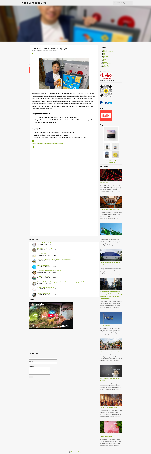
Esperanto (106, 57)
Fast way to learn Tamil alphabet (108, 407)
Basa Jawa (106, 66)
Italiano (105, 62)
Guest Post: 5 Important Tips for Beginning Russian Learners (54, 259)
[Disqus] (64, 173)
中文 (104, 54)
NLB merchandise (111, 160)
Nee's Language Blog (34, 2)
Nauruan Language (105, 325)
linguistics (40, 143)
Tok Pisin (105, 65)
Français (105, 60)
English (105, 50)
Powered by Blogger (76, 452)
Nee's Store (112, 162)
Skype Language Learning (44, 265)
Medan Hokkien (104, 182)
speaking (55, 143)
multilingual (48, 143)
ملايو (104, 53)
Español (105, 56)
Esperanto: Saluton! (105, 236)
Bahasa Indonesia (108, 51)
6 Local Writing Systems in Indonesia (109, 209)
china (34, 143)
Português (106, 59)
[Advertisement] (64, 340)
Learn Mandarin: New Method (45, 287)
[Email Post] (33, 141)
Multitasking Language (43, 293)
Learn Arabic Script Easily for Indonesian (48, 243)
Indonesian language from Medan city (110, 351)
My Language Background (44, 248)
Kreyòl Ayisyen (107, 63)
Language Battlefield (43, 276)
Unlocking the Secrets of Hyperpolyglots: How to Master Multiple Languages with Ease (61, 282)
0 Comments (54, 50)
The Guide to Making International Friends (49, 270)
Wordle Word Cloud (42, 254)
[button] (33, 54)
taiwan (61, 143)
